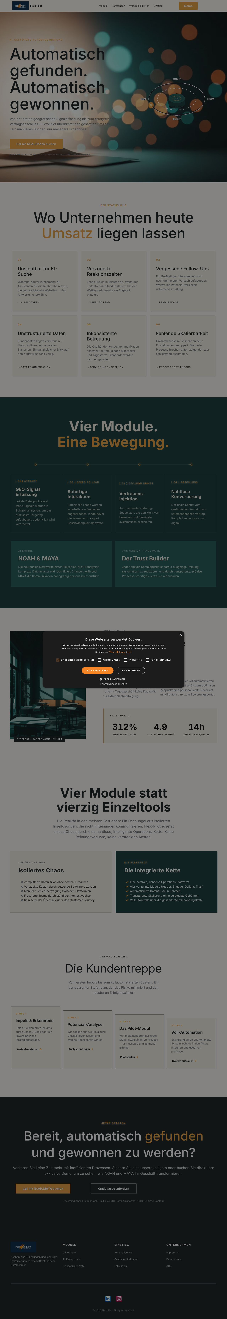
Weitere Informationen (120, 651)
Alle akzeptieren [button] (97, 670)
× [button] (180, 635)
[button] (113, 679)
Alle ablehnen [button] (130, 670)
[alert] (113, 659)
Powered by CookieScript (113, 684)
